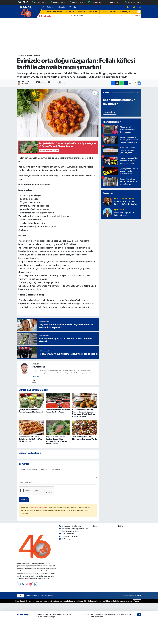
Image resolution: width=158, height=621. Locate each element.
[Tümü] (138, 93)
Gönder (23, 500)
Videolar (62, 7)
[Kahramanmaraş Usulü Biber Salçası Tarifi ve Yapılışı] (58, 401)
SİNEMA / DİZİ (126, 12)
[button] (139, 12)
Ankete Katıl (110, 112)
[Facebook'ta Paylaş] (113, 83)
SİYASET (81, 12)
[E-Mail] (34, 381)
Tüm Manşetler (68, 534)
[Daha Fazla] (126, 83)
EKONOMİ (93, 12)
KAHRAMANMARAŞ (54, 12)
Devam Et (35, 376)
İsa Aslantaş (38, 367)
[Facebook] (19, 584)
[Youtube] (31, 584)
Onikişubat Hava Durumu (71, 526)
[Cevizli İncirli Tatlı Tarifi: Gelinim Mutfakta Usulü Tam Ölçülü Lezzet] (31, 428)
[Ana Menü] (139, 7)
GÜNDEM (70, 12)
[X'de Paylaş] (117, 83)
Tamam (137, 601)
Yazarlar (73, 7)
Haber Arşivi (66, 539)
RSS (21, 595)
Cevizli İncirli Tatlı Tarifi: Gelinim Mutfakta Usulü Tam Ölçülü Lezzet (31, 439)
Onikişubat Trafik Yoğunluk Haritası (75, 529)
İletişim (120, 526)
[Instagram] (27, 584)
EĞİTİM (113, 12)
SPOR (103, 12)
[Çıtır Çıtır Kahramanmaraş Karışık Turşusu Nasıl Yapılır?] (31, 401)
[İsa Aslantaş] (24, 368)
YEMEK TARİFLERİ (33, 55)
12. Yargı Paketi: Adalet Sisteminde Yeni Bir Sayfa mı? (125, 203)
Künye (95, 526)
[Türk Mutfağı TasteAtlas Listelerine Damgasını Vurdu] (84, 428)
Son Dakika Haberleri (70, 536)
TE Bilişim (137, 595)
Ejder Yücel (119, 210)
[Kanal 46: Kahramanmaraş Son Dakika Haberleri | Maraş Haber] (26, 11)
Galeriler (50, 7)
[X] (23, 584)
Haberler (20, 55)
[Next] (35, 584)
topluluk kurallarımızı (40, 507)
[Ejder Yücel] (107, 212)
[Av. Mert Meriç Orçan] (107, 201)
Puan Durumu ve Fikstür (71, 531)
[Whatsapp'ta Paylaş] (121, 83)
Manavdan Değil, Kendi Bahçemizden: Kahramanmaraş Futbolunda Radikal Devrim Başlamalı (126, 214)
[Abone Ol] (139, 83)
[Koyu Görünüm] (128, 7)
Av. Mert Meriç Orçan (124, 198)
